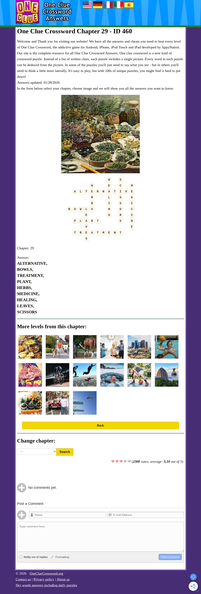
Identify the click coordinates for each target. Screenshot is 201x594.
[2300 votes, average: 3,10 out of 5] (112, 461)
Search (64, 451)
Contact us (23, 579)
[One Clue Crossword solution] (108, 8)
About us (63, 579)
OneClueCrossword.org (46, 573)
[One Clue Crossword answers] (87, 8)
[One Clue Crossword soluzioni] (118, 8)
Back (100, 425)
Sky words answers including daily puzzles (46, 585)
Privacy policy (44, 579)
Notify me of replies (35, 557)
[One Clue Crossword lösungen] (97, 8)
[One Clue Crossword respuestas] (129, 8)
